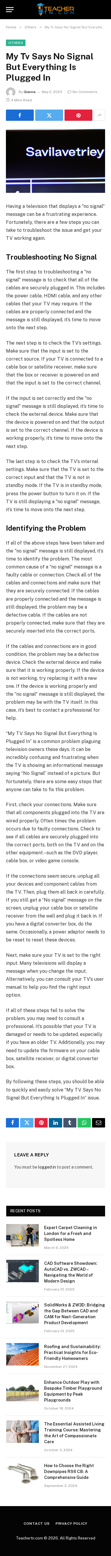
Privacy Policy (71, 1523)
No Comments (85, 92)
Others (15, 43)
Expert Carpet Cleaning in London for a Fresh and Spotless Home (70, 1233)
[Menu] (10, 9)
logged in (47, 1167)
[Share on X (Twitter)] (49, 115)
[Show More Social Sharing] (99, 115)
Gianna (30, 92)
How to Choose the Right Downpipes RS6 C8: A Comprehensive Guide (69, 1471)
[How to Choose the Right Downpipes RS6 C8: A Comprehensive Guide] (22, 1473)
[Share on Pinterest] (78, 115)
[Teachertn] (55, 9)
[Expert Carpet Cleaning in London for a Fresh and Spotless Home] (22, 1235)
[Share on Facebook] (20, 115)
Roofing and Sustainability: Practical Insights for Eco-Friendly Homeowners (72, 1352)
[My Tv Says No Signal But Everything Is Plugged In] (55, 160)
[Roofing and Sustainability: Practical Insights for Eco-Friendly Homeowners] (22, 1354)
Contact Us (36, 1523)
